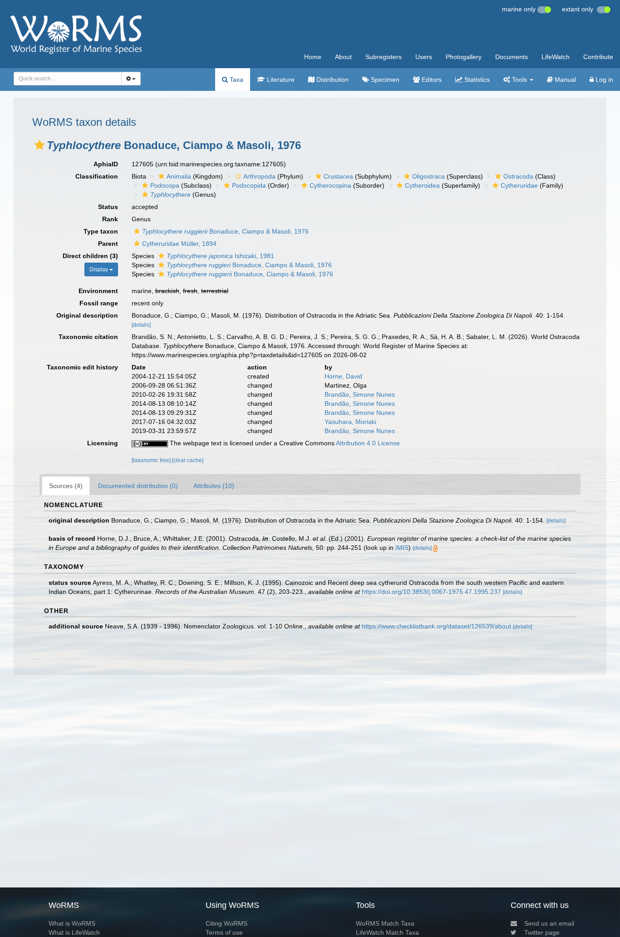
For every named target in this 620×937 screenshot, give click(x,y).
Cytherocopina (330, 185)
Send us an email (549, 923)
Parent (108, 243)
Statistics (476, 79)
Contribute (598, 56)
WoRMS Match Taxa (385, 923)
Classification (96, 176)
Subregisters (383, 56)
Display (99, 269)
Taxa (235, 79)
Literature (280, 79)
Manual (564, 79)
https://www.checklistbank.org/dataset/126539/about (436, 626)
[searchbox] (65, 78)
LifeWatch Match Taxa (387, 932)
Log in (603, 79)
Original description (87, 315)
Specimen (384, 79)
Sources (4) (66, 485)
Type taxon (101, 231)
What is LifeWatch (74, 932)
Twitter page (542, 932)
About (343, 56)
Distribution (332, 79)
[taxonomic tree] (152, 460)
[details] (141, 325)
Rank (110, 219)
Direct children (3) (90, 255)
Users (423, 56)
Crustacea (338, 176)
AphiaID (105, 164)
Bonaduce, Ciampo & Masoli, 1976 (225, 231)
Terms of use (224, 932)
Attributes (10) (213, 485)
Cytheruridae (519, 185)
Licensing (102, 443)
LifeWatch (555, 56)
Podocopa (164, 185)
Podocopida (249, 185)
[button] (39, 145)
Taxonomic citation (88, 336)
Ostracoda (518, 176)
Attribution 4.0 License (368, 443)
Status (108, 206)
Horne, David (343, 376)
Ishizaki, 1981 (220, 255)
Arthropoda (259, 176)
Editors (431, 79)
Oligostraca (428, 176)
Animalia (179, 176)
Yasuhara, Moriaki (350, 421)
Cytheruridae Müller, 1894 (179, 243)
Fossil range (98, 303)
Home (312, 56)
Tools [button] (519, 79)
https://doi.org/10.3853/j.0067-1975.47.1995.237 (431, 591)
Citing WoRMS (226, 923)
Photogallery (464, 56)
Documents (511, 56)
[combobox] (68, 78)
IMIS (401, 547)
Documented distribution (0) (138, 485)
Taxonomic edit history (82, 367)
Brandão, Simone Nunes (360, 394)
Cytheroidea (422, 185)
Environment (98, 290)
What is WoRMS (72, 923)
